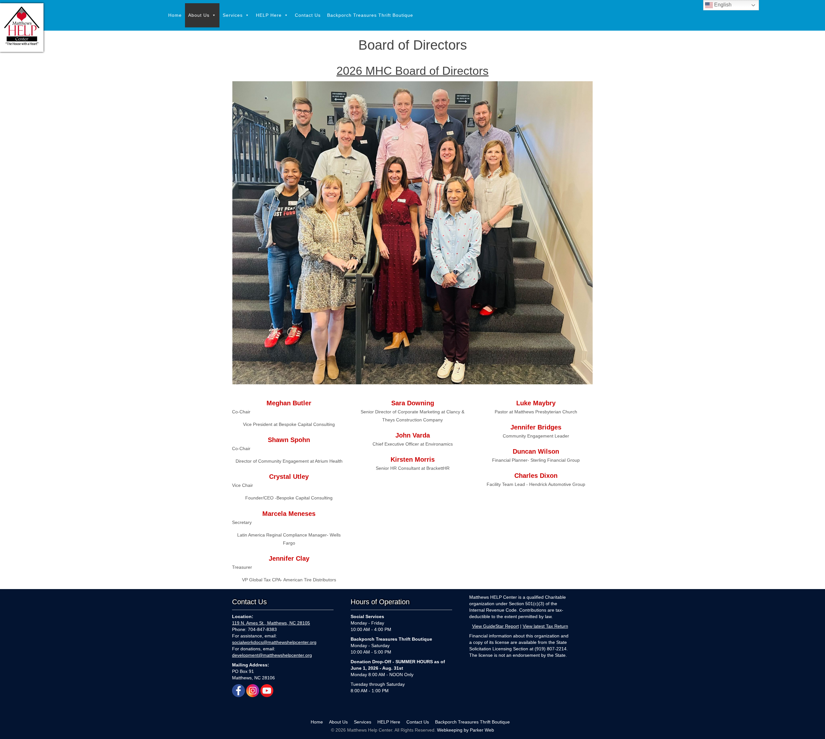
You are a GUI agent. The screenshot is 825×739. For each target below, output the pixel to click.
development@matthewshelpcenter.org (272, 655)
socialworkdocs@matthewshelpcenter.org (274, 642)
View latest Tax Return (545, 626)
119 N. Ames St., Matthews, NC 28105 (271, 623)
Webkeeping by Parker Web (465, 730)
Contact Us (308, 15)
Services (233, 15)
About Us (198, 15)
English (722, 4)
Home (175, 15)
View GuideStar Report (495, 626)
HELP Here (269, 15)
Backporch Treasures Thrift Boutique (370, 15)
